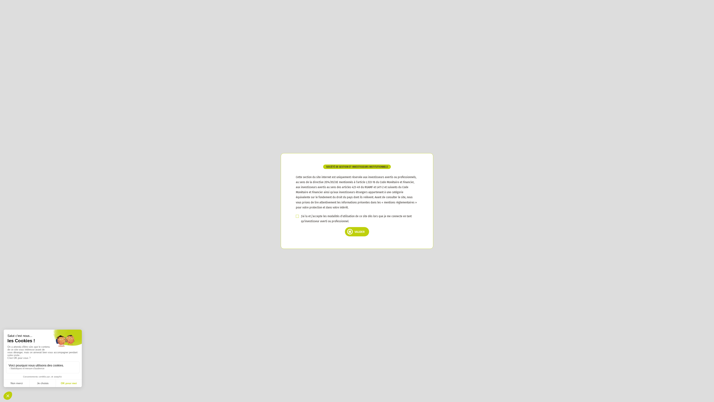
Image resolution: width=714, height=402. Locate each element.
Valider (360, 232)
